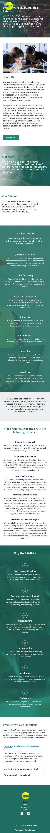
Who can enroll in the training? (17, 775)
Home (25, 802)
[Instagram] (28, 813)
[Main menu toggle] (45, 6)
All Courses (25, 807)
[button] (25, 748)
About (25, 805)
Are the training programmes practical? (21, 769)
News (25, 810)
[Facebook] (22, 813)
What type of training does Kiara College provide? (21, 747)
